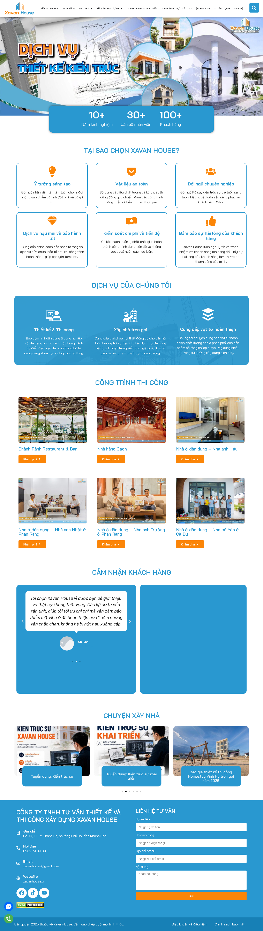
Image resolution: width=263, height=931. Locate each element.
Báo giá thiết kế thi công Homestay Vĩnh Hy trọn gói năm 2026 (211, 776)
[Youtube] (44, 893)
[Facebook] (21, 893)
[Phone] (8, 918)
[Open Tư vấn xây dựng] (121, 8)
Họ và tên (143, 819)
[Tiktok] (33, 893)
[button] (4, 66)
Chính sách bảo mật (230, 924)
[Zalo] (8, 906)
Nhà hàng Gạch (112, 449)
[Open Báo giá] (91, 8)
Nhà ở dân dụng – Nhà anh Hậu (207, 449)
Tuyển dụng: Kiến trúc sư (52, 776)
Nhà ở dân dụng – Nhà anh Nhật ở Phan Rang (52, 532)
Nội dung (142, 867)
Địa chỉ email (145, 851)
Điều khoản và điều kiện (189, 924)
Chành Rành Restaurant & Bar (47, 449)
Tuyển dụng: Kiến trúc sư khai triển (131, 776)
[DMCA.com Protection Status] (30, 907)
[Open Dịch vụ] (74, 8)
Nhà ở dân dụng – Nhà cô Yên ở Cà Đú (207, 532)
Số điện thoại (145, 835)
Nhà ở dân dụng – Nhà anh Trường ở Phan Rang (131, 532)
